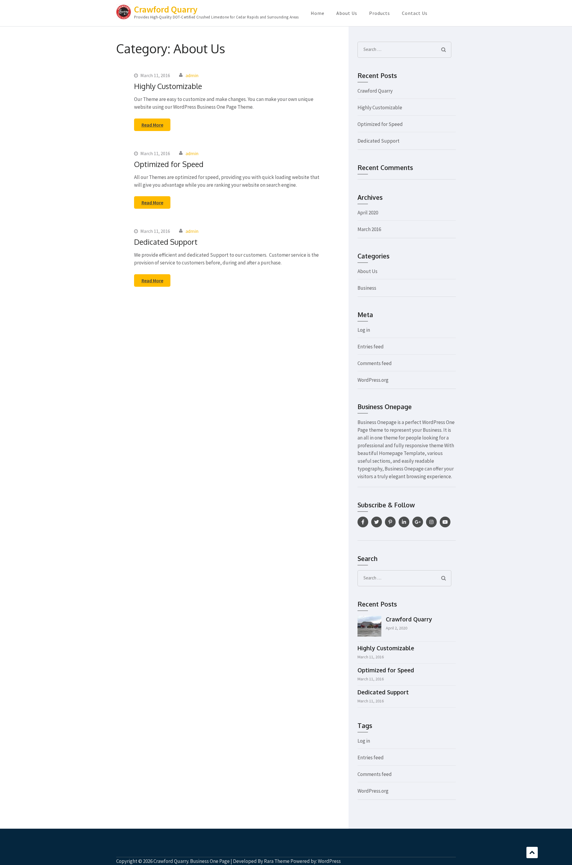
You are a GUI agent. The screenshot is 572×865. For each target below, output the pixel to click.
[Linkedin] (404, 522)
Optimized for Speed (168, 164)
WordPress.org (373, 380)
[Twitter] (376, 522)
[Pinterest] (390, 522)
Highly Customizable (168, 86)
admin (192, 75)
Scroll (532, 852)
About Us (346, 13)
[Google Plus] (417, 522)
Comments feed (375, 363)
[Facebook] (363, 522)
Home (317, 13)
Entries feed (371, 346)
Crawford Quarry (166, 9)
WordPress (329, 861)
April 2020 (368, 212)
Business (367, 288)
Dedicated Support (166, 242)
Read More (152, 125)
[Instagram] (431, 522)
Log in (364, 330)
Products (379, 13)
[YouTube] (445, 522)
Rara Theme (277, 861)
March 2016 (369, 229)
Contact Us (415, 13)
